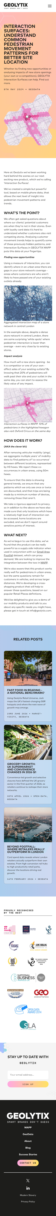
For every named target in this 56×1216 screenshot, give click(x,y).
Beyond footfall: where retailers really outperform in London (26, 849)
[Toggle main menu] (49, 6)
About (28, 1141)
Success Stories (28, 1154)
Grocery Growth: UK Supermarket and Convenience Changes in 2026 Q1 (21, 768)
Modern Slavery (28, 1195)
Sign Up (27, 1084)
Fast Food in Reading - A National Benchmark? (25, 691)
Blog (28, 1148)
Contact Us (28, 1162)
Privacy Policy (28, 1202)
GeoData (34, 89)
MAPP (44, 563)
